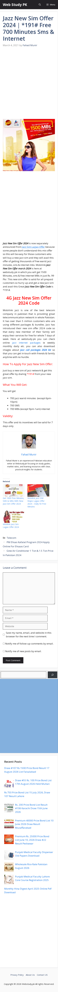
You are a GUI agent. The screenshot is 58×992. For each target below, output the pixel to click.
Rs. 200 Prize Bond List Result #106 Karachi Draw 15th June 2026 (31, 808)
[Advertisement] (29, 85)
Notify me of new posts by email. (23, 651)
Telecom (11, 537)
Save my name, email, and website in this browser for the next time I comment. (28, 634)
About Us (30, 974)
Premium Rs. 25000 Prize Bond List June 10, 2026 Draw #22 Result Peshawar (32, 840)
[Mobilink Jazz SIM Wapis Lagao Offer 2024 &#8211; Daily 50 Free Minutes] (38, 490)
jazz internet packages (26, 342)
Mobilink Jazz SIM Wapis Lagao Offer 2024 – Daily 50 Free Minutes (36, 502)
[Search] (52, 674)
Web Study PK (15, 4)
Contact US (42, 974)
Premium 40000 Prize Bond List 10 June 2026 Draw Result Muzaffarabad (34, 824)
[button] (40, 4)
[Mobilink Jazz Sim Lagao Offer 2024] (14, 516)
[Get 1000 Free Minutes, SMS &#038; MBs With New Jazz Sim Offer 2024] (14, 490)
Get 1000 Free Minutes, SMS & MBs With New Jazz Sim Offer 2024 (13, 501)
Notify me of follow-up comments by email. (29, 643)
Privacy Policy (17, 974)
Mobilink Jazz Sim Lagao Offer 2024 (11, 525)
